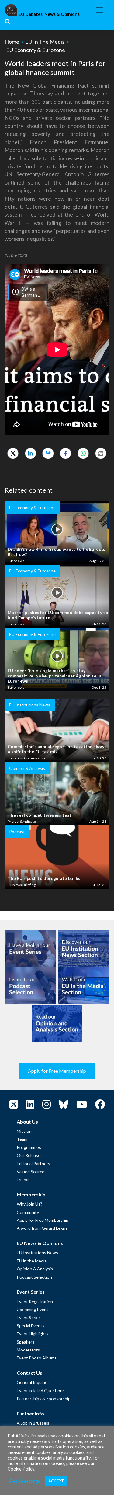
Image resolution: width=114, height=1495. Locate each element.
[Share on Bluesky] (48, 453)
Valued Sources (32, 1171)
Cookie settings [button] (24, 1481)
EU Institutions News (37, 1252)
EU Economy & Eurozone (35, 50)
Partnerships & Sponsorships (45, 1398)
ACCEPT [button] (56, 1480)
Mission (24, 1131)
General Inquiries (33, 1382)
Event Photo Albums (37, 1357)
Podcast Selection (34, 1277)
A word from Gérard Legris (42, 1228)
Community (28, 1212)
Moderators (28, 1349)
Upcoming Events (33, 1309)
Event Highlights (32, 1333)
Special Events (30, 1325)
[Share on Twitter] (13, 453)
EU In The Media (45, 41)
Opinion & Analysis (35, 1268)
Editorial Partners (33, 1163)
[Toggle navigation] (99, 10)
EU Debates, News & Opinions (49, 14)
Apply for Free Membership (57, 1071)
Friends (24, 1179)
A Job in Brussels (33, 1423)
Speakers (25, 1341)
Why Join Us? (29, 1203)
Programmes (29, 1147)
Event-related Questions (41, 1390)
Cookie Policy (21, 1468)
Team (22, 1139)
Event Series (29, 1317)
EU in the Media (32, 1260)
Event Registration (35, 1301)
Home (12, 41)
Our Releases (30, 1155)
